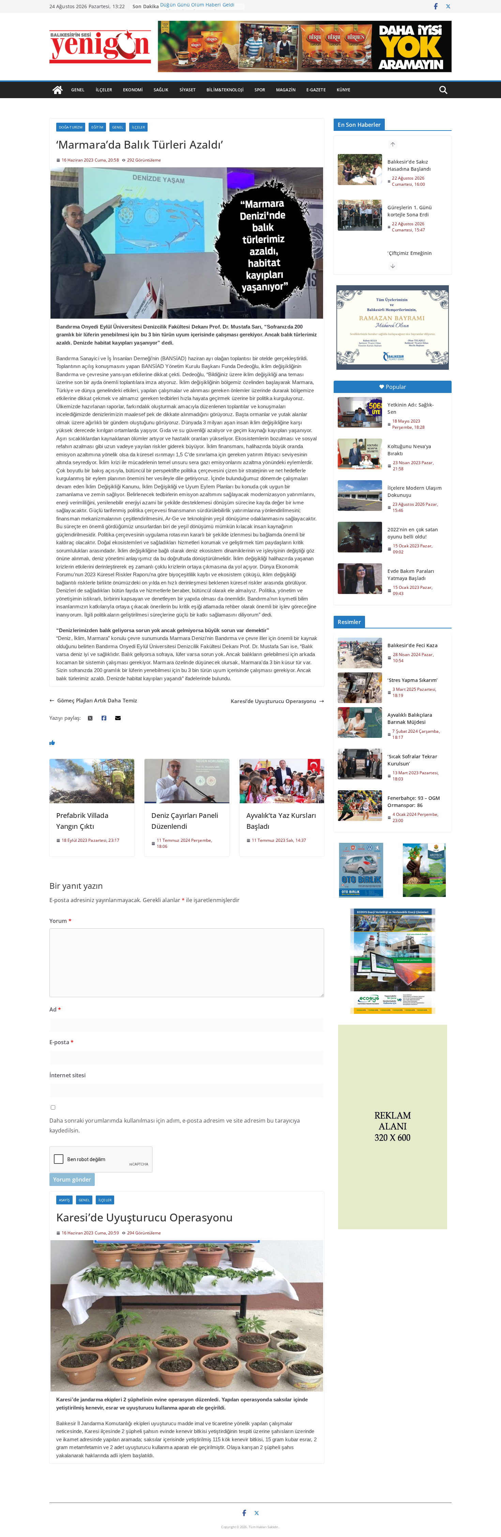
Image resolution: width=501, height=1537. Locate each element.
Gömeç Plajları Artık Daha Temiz (97, 700)
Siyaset (188, 90)
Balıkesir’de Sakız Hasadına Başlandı (409, 165)
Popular (396, 387)
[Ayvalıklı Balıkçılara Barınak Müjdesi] (360, 726)
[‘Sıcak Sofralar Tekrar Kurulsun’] (360, 767)
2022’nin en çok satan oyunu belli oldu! (413, 533)
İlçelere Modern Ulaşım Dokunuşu (414, 491)
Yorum (60, 921)
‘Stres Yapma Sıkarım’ (413, 680)
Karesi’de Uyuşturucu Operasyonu (273, 701)
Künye (344, 90)
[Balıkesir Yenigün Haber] (57, 90)
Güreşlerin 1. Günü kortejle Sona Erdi (410, 211)
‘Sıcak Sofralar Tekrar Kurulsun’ (412, 760)
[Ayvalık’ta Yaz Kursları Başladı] (282, 762)
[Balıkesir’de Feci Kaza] (360, 653)
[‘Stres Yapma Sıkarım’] (360, 687)
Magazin (285, 90)
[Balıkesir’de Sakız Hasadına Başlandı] (360, 169)
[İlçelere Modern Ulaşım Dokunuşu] (360, 495)
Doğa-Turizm (70, 127)
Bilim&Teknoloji (225, 90)
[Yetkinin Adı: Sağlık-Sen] (360, 412)
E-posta (61, 1042)
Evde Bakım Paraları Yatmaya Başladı (411, 574)
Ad (55, 1009)
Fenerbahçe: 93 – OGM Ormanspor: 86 (414, 801)
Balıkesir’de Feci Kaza (412, 645)
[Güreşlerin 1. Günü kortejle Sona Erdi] (360, 215)
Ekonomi (133, 90)
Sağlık (161, 90)
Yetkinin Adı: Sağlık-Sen (411, 408)
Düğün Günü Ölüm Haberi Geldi (197, 6)
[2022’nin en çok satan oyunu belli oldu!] (360, 537)
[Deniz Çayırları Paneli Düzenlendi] (187, 762)
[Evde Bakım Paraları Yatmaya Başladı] (360, 578)
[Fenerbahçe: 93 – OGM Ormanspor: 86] (360, 809)
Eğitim (97, 127)
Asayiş (64, 1200)
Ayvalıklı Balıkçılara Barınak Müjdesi (410, 718)
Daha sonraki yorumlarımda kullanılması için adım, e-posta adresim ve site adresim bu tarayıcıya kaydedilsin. (174, 1125)
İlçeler (104, 90)
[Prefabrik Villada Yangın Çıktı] (91, 762)
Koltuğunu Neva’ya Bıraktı (409, 450)
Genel (78, 90)
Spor (260, 90)
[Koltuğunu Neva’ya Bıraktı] (360, 454)
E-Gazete (316, 90)
